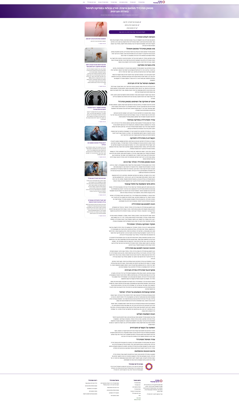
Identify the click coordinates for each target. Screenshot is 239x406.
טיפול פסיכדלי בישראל (103, 2)
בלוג (84, 2)
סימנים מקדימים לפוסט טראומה (90, 394)
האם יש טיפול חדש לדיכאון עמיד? (97, 178)
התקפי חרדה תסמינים (114, 393)
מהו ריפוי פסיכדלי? (91, 2)
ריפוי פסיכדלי (133, 2)
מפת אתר (138, 398)
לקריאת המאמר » (102, 43)
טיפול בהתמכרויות (123, 2)
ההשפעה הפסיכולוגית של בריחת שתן (96, 38)
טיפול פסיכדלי (141, 2)
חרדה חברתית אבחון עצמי (113, 387)
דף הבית (136, 15)
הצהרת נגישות (137, 399)
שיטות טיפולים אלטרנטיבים (113, 390)
